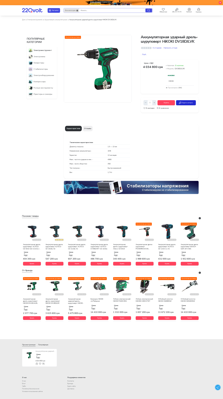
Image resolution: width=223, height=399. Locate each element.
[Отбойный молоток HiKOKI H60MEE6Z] (167, 286)
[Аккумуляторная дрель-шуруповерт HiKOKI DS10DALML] (32, 286)
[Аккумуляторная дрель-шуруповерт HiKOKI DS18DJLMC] (54, 286)
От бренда (27, 270)
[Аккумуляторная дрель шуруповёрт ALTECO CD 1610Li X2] (54, 231)
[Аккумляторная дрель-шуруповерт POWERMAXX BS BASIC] (144, 231)
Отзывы (87, 128)
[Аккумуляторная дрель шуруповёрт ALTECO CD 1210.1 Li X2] (167, 231)
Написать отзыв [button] (170, 48)
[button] (166, 102)
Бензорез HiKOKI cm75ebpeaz (97, 300)
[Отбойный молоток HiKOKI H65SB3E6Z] (190, 286)
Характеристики (73, 128)
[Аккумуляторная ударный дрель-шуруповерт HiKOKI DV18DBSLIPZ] (77, 286)
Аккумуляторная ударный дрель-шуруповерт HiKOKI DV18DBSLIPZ (75, 301)
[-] (146, 102)
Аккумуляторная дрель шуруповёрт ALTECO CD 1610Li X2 (54, 247)
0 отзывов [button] (157, 48)
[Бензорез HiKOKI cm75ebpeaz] (99, 286)
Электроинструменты (35, 20)
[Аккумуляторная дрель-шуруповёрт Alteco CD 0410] (122, 231)
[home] (23, 20)
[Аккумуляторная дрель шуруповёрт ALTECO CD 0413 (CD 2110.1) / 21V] (32, 231)
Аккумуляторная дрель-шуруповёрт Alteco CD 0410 (120, 247)
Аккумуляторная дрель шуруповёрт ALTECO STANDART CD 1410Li (99, 247)
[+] (154, 102)
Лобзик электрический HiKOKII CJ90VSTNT (144, 300)
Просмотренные (29, 345)
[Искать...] (148, 10)
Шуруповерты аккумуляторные (55, 20)
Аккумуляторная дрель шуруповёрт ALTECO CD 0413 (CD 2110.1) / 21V (31, 247)
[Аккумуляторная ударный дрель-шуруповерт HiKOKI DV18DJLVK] (28, 355)
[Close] (220, 2)
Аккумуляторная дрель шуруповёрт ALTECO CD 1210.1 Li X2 (167, 247)
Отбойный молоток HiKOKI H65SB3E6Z (188, 300)
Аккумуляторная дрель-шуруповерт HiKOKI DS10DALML (30, 301)
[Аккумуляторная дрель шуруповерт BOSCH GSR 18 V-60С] (190, 231)
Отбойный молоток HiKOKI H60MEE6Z (165, 300)
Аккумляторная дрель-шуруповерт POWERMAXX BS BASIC (144, 247)
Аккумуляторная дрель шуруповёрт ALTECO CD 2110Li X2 (76, 247)
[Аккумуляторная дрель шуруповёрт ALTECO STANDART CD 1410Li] (99, 231)
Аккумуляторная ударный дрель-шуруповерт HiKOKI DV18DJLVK (45, 351)
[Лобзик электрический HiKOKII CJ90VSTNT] (144, 286)
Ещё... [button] (144, 54)
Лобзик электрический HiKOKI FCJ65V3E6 (121, 300)
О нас (24, 377)
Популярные (43, 345)
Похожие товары (30, 216)
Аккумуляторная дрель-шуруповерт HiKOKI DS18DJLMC (53, 301)
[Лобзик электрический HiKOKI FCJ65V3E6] (122, 286)
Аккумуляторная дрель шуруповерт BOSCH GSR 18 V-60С (189, 247)
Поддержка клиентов (76, 377)
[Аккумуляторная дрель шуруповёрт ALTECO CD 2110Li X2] (77, 231)
